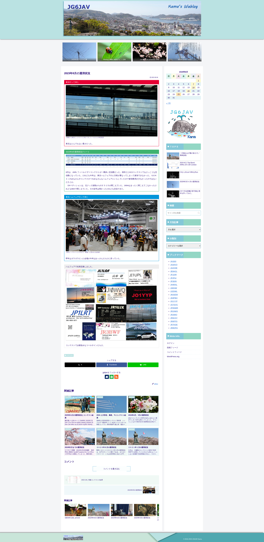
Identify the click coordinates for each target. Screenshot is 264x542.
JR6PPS (173, 321)
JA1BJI (173, 261)
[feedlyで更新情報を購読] (112, 377)
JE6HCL (173, 271)
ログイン (170, 343)
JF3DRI (173, 281)
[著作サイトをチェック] (107, 377)
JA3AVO (173, 265)
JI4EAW (173, 288)
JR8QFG (174, 328)
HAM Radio (70, 355)
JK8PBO (173, 298)
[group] (75, 513)
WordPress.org (173, 357)
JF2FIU (173, 278)
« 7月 (168, 103)
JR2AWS (174, 311)
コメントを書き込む (111, 469)
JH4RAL (173, 285)
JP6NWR (174, 308)
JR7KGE (174, 325)
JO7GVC (174, 305)
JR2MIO (173, 315)
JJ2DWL (173, 291)
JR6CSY (173, 318)
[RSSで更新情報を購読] (116, 377)
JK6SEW (174, 295)
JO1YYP (173, 301)
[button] (155, 513)
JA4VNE (173, 268)
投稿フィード (172, 348)
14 (193, 87)
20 (188, 91)
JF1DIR (173, 275)
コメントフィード (174, 352)
